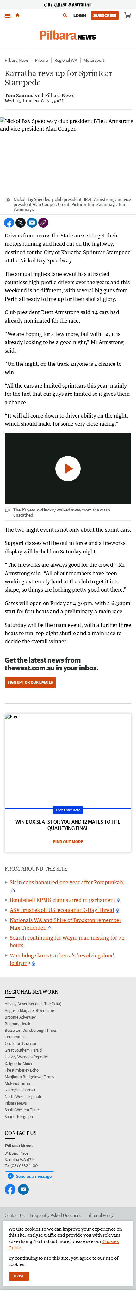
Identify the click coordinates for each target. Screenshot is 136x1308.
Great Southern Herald (23, 1050)
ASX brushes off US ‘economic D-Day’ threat (62, 910)
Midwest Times (17, 1083)
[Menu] (7, 15)
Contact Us (15, 1215)
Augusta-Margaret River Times (30, 1010)
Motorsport (93, 60)
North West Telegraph (23, 1096)
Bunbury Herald (18, 1023)
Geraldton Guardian (21, 1043)
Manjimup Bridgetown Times (29, 1076)
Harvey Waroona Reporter (26, 1056)
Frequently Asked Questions (55, 1215)
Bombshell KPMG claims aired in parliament (62, 900)
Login (79, 15)
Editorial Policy (100, 1215)
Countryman (15, 1037)
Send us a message (34, 1176)
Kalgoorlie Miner (18, 1063)
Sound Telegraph (19, 1116)
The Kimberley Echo (22, 1070)
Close (19, 1276)
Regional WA (65, 60)
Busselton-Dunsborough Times (31, 1030)
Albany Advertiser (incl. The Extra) (33, 1003)
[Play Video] (68, 468)
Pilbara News (17, 60)
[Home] (17, 15)
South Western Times (22, 1109)
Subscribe (104, 15)
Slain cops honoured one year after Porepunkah (66, 882)
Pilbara (41, 60)
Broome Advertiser (20, 1017)
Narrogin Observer (20, 1090)
